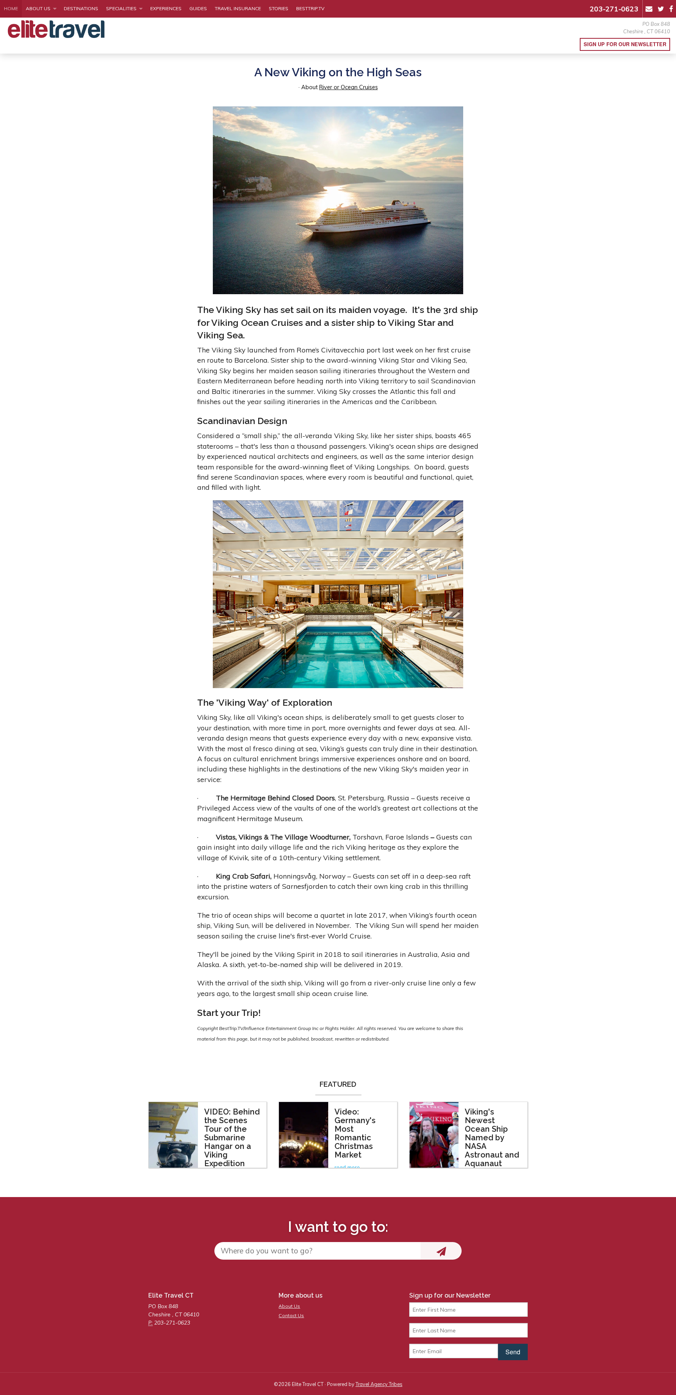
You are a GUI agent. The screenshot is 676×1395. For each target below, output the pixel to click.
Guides (198, 8)
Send (512, 1351)
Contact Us (291, 1315)
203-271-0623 (614, 8)
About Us (38, 8)
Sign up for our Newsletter (625, 44)
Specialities (121, 8)
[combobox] (317, 1251)
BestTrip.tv (310, 8)
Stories (278, 8)
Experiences (166, 8)
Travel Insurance (238, 8)
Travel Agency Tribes (379, 1384)
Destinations (81, 8)
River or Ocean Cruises (348, 87)
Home (11, 8)
